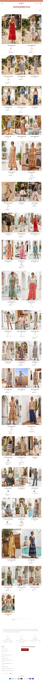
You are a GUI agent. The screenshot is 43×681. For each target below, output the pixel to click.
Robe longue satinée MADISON (35, 331)
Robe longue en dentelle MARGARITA (34, 587)
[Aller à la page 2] (29, 618)
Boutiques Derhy (5, 658)
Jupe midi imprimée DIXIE (35, 362)
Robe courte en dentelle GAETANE (21, 587)
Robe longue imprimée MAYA (21, 362)
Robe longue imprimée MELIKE (31, 172)
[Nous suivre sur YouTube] (10, 673)
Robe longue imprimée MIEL (11, 172)
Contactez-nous (5, 651)
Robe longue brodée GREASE (8, 614)
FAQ (2, 653)
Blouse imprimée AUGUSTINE (8, 362)
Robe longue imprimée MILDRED (11, 426)
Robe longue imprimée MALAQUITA (35, 136)
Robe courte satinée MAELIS (8, 331)
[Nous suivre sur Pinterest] (7, 673)
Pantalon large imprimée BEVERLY (21, 136)
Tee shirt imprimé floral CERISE (32, 426)
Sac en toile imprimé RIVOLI (21, 488)
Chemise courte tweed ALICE (34, 488)
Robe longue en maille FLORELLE (21, 457)
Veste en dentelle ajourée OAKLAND (8, 587)
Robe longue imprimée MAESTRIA (35, 389)
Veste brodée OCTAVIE (34, 457)
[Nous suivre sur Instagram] (4, 673)
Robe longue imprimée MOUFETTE (31, 45)
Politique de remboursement (7, 670)
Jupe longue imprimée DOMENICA (21, 76)
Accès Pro (25, 649)
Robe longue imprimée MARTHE (21, 389)
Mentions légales (5, 666)
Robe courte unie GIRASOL (8, 136)
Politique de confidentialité (7, 668)
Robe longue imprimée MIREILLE (11, 45)
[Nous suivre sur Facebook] (2, 673)
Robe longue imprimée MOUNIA (8, 389)
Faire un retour (4, 649)
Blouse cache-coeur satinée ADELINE (21, 331)
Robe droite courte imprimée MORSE (8, 76)
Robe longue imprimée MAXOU (35, 76)
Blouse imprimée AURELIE (35, 107)
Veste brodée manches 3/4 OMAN (8, 107)
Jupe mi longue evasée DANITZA (8, 488)
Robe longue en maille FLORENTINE (8, 457)
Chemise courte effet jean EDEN (21, 107)
